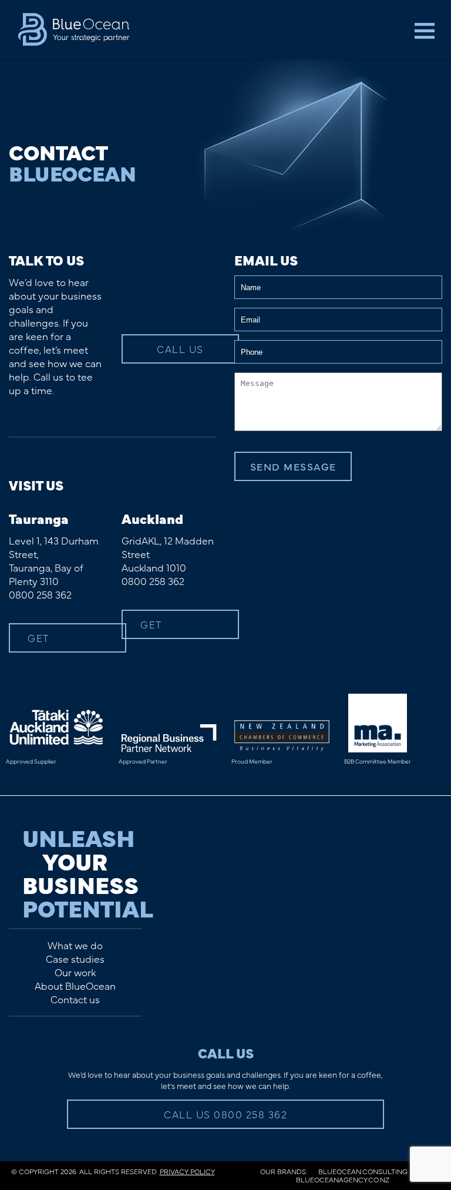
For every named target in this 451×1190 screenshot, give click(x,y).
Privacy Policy (187, 1171)
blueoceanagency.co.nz (342, 1179)
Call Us (180, 349)
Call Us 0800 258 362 (225, 1114)
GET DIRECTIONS (61, 641)
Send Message (293, 466)
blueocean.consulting (363, 1171)
